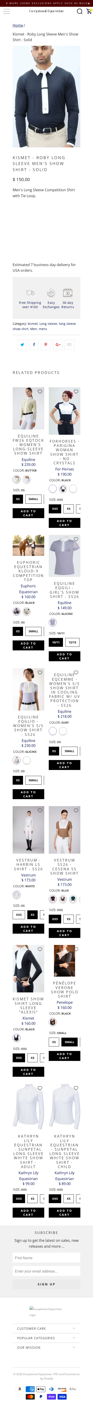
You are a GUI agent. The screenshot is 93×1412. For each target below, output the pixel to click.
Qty (16, 214)
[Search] (79, 11)
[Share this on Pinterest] (46, 345)
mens (43, 329)
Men (33, 329)
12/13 (72, 641)
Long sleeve (48, 323)
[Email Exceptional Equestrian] (59, 1363)
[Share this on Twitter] (22, 345)
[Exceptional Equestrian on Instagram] (53, 1363)
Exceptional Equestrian (37, 1374)
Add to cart (28, 513)
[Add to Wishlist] (40, 391)
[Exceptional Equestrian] (46, 11)
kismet (33, 323)
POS (55, 1374)
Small (33, 498)
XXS (55, 507)
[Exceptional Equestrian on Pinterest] (46, 1363)
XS (18, 498)
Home (18, 25)
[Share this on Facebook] (34, 345)
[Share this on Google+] (58, 345)
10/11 (56, 641)
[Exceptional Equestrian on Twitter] (33, 1363)
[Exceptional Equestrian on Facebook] (39, 1363)
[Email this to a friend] (69, 345)
